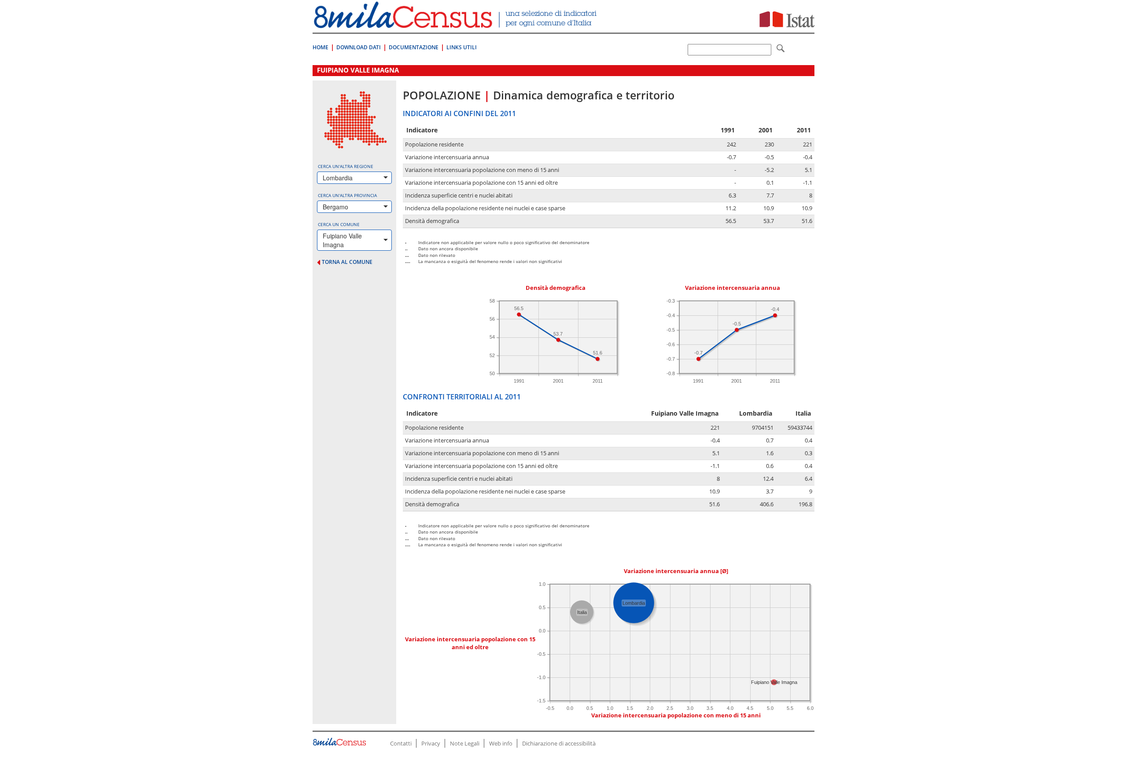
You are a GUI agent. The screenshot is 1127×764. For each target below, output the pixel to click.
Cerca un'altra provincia (347, 195)
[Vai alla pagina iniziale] (456, 23)
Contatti (401, 743)
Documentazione (413, 47)
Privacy (430, 743)
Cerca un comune (339, 224)
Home (320, 47)
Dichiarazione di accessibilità (559, 743)
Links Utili (461, 47)
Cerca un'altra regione (345, 166)
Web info (500, 743)
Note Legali (464, 743)
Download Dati (358, 47)
